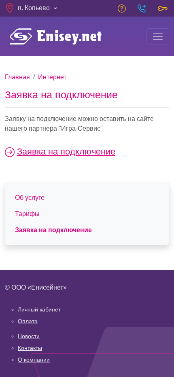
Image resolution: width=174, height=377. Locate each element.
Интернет (52, 77)
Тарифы (27, 213)
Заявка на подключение (66, 151)
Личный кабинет (39, 309)
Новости (29, 336)
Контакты (30, 348)
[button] (32, 8)
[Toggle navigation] (157, 36)
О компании (34, 359)
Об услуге (30, 197)
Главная (17, 77)
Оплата (28, 321)
